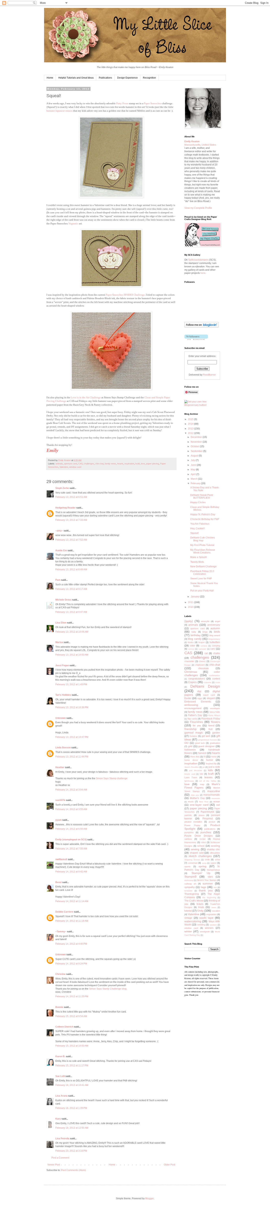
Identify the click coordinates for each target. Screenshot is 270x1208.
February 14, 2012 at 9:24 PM (71, 963)
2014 (191, 423)
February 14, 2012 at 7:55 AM (71, 848)
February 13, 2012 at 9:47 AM (71, 612)
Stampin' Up (201, 873)
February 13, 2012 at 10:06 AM (71, 631)
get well (206, 736)
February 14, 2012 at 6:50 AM (71, 828)
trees (213, 907)
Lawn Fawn (190, 777)
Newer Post (53, 1164)
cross (217, 682)
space (213, 863)
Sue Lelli (60, 1076)
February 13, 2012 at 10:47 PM (71, 737)
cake (192, 645)
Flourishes (196, 721)
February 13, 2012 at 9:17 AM (71, 589)
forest (211, 725)
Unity (200, 910)
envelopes (215, 708)
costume (207, 682)
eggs (199, 698)
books (191, 642)
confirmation (214, 675)
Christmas (190, 671)
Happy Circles (198, 502)
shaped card (197, 852)
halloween (190, 749)
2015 (191, 419)
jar (204, 767)
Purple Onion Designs (198, 835)
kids (210, 770)
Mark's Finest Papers (202, 786)
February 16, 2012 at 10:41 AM (71, 1085)
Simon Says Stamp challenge (111, 778)
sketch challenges (200, 856)
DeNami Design (205, 686)
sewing (195, 849)
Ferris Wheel (214, 715)
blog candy (194, 638)
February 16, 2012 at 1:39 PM (71, 1108)
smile (207, 859)
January (195, 596)
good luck (200, 743)
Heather (59, 767)
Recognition (149, 77)
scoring (215, 845)
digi (199, 691)
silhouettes (215, 853)
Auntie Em (61, 550)
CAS (80, 463)
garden (216, 732)
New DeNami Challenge (203, 566)
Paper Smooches (152, 103)
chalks (216, 653)
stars (210, 876)
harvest (202, 753)
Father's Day (195, 715)
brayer (201, 642)
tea (215, 887)
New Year (203, 802)
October (195, 446)
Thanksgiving (191, 894)
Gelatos (193, 736)
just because (195, 770)
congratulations (196, 678)
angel (217, 621)
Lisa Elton (60, 622)
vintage (188, 918)
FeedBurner (209, 374)
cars (212, 648)
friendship (190, 729)
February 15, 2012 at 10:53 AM (71, 1045)
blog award (214, 635)
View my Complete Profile (198, 208)
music (191, 801)
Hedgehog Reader (65, 507)
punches (205, 832)
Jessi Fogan (62, 665)
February (196, 483)
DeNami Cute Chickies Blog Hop (202, 539)
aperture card (70, 463)
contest (216, 678)
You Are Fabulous (199, 523)
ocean (216, 801)
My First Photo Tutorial (202, 545)
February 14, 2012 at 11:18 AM (71, 921)
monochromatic (211, 794)
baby (194, 632)
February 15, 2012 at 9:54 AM (71, 1016)
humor (209, 760)
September (197, 451)
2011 (191, 602)
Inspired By (211, 763)
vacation (216, 911)
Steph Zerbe (62, 488)
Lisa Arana (61, 1095)
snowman (192, 863)
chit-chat (99, 463)
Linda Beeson (63, 747)
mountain (215, 798)
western (213, 925)
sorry (204, 863)
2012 (191, 433)
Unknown (60, 718)
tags (203, 887)
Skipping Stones (192, 860)
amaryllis (205, 621)
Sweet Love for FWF (201, 578)
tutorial (188, 910)
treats (201, 907)
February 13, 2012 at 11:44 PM (71, 756)
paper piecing (152, 463)
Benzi (58, 882)
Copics (192, 682)
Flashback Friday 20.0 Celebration (202, 572)
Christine (60, 974)
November (197, 441)
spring (202, 866)
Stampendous (213, 870)
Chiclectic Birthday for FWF (204, 519)
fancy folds (215, 712)
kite (201, 774)
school (200, 846)
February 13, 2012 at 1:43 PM (71, 684)
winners (209, 928)
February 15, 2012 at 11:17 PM (71, 1065)
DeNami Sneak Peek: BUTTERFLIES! (201, 496)
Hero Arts (194, 756)
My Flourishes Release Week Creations (202, 551)
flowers (215, 721)
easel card (209, 695)
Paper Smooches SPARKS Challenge (125, 294)
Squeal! (194, 533)
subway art (190, 884)
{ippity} (188, 621)
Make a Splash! (198, 557)
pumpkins (189, 832)
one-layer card (199, 804)
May (193, 469)
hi (205, 756)
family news (110, 463)
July (193, 460)
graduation (215, 743)
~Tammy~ (60, 931)
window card (75, 467)
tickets (200, 904)
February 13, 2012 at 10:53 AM (71, 654)
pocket (212, 822)
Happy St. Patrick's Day (202, 514)
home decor (191, 760)
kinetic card (189, 774)
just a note (214, 767)
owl (218, 805)
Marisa (59, 642)
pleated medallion (193, 822)
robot (203, 842)
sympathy (189, 887)
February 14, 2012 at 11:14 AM (71, 901)
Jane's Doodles (191, 767)
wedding (201, 924)
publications (209, 829)
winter (188, 931)
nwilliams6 (61, 859)
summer (208, 883)
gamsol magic (193, 732)
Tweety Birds (197, 562)
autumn (215, 628)
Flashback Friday (210, 718)
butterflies (215, 642)
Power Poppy (192, 825)
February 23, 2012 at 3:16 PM (71, 1150)
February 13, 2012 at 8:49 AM (71, 569)
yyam (58, 820)
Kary (58, 1118)
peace (202, 815)
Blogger (149, 1198)
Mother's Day (197, 798)
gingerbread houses (207, 740)
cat (206, 653)
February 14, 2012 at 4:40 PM (71, 943)
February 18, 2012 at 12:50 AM (71, 1127)
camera (203, 646)
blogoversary (214, 639)
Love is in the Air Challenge (86, 397)
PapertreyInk (207, 811)
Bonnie (59, 1007)
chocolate (203, 668)
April (193, 474)
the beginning (209, 897)
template (188, 891)
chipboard (200, 665)
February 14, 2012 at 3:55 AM (71, 809)
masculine (213, 791)
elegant (211, 698)
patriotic (188, 815)
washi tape (206, 917)
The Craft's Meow (193, 900)
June (194, 465)
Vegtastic (73, 223)
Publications (105, 77)
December (197, 437)
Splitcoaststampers (198, 259)
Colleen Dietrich (64, 1026)
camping (216, 645)
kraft (137, 463)
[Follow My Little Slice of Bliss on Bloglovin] (201, 326)
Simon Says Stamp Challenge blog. (108, 988)
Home (50, 77)
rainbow (188, 839)
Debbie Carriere (64, 911)
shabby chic (213, 849)
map (202, 784)
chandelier (189, 661)
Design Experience (127, 77)
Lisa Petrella (62, 1138)
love (143, 463)
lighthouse (189, 781)
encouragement (192, 708)
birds (217, 631)
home (214, 756)
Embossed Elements (197, 701)
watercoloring (192, 921)
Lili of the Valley (207, 781)
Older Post (169, 1164)
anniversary (213, 624)
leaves (208, 777)
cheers (202, 661)
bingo (205, 632)
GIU (186, 743)
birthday (196, 635)
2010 (191, 607)
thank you (206, 890)
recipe (203, 839)
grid (190, 746)
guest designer (206, 746)
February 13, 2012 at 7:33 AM (71, 520)
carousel (202, 649)
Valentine (63, 467)
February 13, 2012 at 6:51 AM (71, 497)
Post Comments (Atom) (73, 1170)
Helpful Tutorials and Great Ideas (76, 77)
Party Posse (122, 103)
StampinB (190, 876)
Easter (187, 698)
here (202, 273)
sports (187, 866)
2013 (191, 428)
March (194, 478)
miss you (195, 795)
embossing (191, 704)
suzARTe (60, 800)
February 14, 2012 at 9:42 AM (71, 871)
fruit (210, 729)
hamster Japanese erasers (59, 110)
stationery (188, 880)
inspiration (129, 463)
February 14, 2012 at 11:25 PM (71, 996)
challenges (89, 463)
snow (217, 859)
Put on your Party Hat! (202, 590)
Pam (57, 580)
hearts (120, 463)
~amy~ (59, 530)
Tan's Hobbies (63, 695)
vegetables (211, 914)
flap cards (192, 718)
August (195, 455)
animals (59, 463)
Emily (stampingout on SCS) (71, 839)
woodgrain (205, 931)
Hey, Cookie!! (197, 528)
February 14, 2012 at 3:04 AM (71, 789)
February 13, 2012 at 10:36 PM (71, 707)
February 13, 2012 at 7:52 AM (71, 539)
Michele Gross (63, 599)
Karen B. (60, 1056)
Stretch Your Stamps (207, 880)
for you (197, 725)
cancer (191, 649)
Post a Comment (60, 1157)
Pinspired (207, 818)
